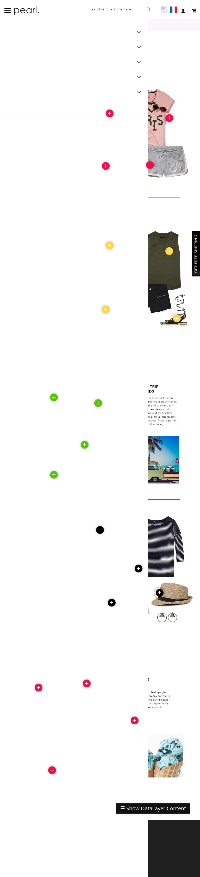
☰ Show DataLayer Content (153, 808)
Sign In (184, 11)
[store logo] (26, 10)
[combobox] (119, 9)
